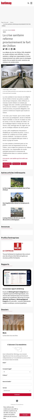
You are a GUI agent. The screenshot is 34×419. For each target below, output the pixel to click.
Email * (4, 362)
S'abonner (17, 394)
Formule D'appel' (7, 369)
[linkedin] (17, 401)
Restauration (7, 164)
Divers (11, 22)
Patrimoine (16, 164)
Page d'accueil (4, 22)
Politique (6, 166)
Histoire (23, 164)
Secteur (5, 388)
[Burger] (31, 3)
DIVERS (13, 30)
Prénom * (5, 375)
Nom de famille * (7, 381)
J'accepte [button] (25, 414)
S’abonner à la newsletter (17, 404)
